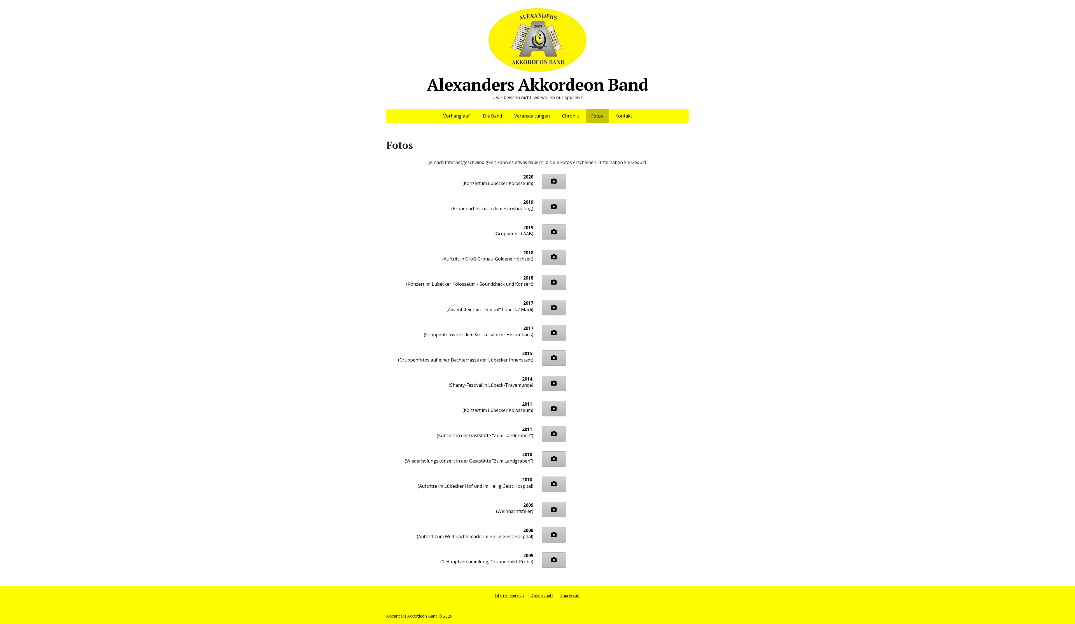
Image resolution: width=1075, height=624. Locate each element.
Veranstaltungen (532, 116)
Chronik (570, 116)
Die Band (492, 116)
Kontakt (623, 116)
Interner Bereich (509, 595)
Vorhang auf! (457, 116)
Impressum (570, 595)
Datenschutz (542, 595)
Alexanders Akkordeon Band (537, 82)
